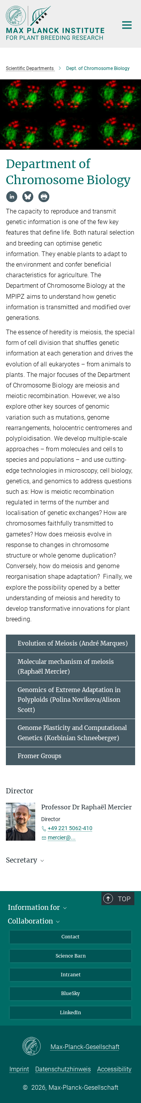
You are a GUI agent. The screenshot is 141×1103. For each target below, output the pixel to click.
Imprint (19, 1069)
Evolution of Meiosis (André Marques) (73, 643)
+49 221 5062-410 (70, 828)
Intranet (71, 974)
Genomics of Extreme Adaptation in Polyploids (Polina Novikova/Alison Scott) (69, 700)
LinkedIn (70, 1012)
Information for (34, 907)
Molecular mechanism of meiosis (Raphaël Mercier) (66, 667)
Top (124, 899)
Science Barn (71, 956)
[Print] (44, 197)
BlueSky (70, 993)
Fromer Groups (39, 756)
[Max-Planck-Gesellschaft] (36, 1046)
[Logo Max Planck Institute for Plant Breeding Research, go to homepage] (56, 23)
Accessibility (114, 1069)
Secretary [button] (22, 860)
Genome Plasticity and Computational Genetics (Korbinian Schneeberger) (72, 733)
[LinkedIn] (12, 197)
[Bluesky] (28, 197)
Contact (70, 937)
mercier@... (62, 837)
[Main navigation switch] (127, 25)
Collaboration (31, 921)
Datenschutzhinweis (63, 1069)
